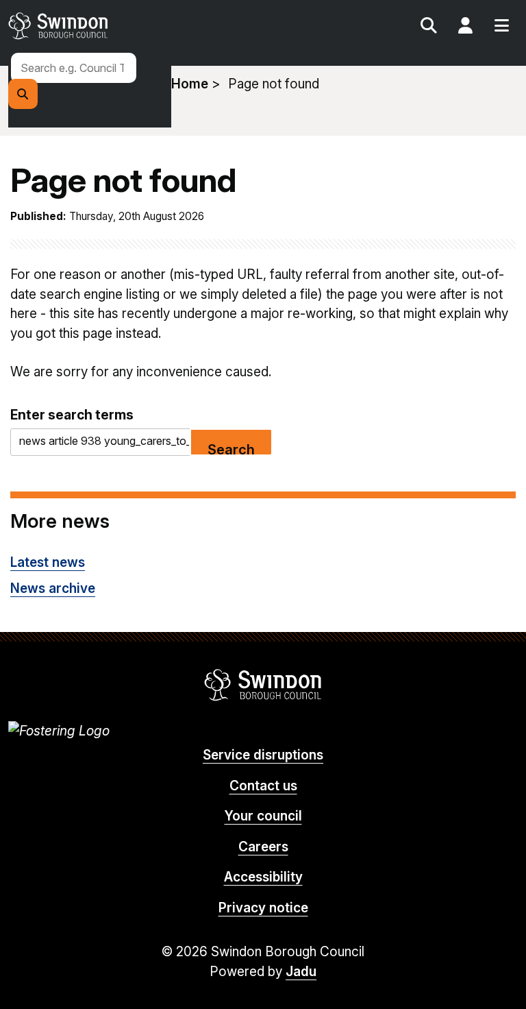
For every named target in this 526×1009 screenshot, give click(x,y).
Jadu (301, 972)
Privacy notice (263, 908)
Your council (263, 816)
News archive (52, 588)
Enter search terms (72, 414)
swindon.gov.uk (133, 25)
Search (428, 27)
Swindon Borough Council (263, 685)
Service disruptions (263, 755)
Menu (501, 27)
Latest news (47, 562)
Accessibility (263, 877)
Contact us (263, 786)
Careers (263, 847)
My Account (465, 27)
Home (189, 84)
